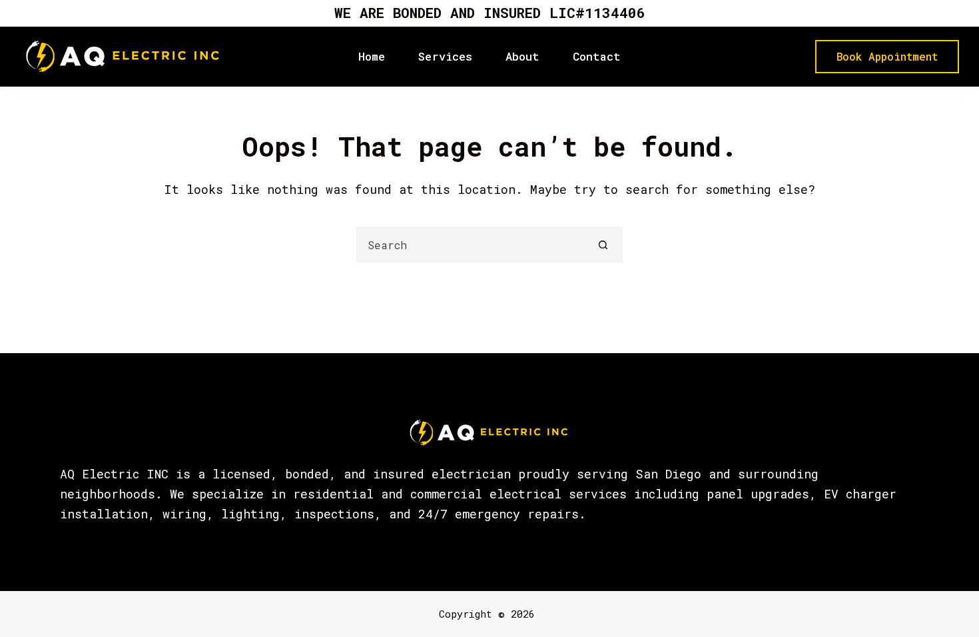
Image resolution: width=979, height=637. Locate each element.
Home (371, 56)
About (522, 56)
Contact (597, 56)
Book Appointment (887, 56)
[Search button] (603, 245)
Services (445, 56)
